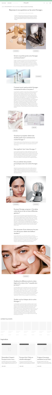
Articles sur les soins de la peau (16, 6)
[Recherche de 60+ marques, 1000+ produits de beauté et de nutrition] (44, 3)
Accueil (3, 6)
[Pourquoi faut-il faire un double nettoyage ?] (27, 355)
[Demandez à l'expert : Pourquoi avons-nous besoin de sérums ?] (9, 355)
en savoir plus (38, 76)
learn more (15, 130)
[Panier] (50, 3)
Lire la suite (3, 366)
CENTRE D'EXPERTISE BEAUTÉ (8, 6)
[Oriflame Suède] (26, 3)
